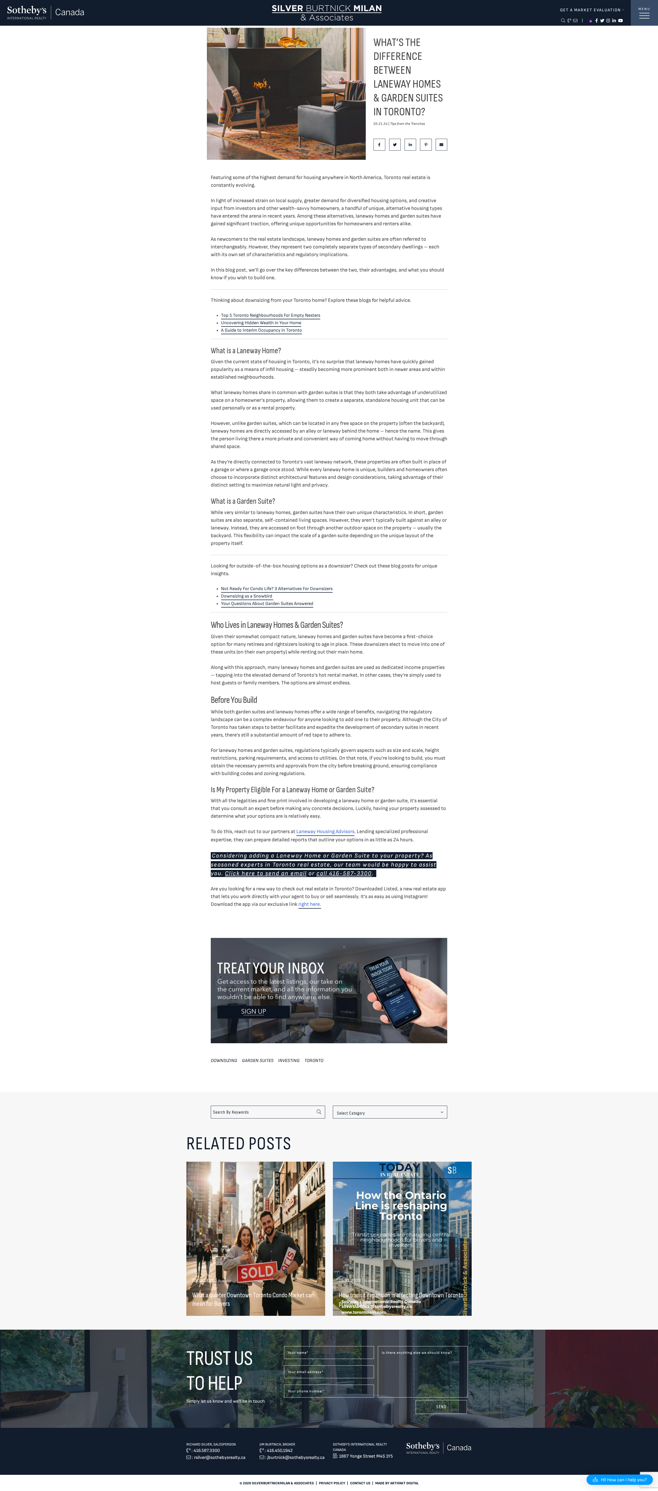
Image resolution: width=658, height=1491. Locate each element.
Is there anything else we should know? (417, 1352)
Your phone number (306, 1391)
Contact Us (360, 1483)
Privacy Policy (332, 1483)
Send (441, 1406)
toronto (313, 1060)
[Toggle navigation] (644, 18)
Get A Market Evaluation (591, 10)
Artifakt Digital (404, 1483)
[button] (620, 1480)
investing (289, 1060)
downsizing (224, 1060)
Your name (298, 1352)
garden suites (257, 1060)
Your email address (306, 1372)
